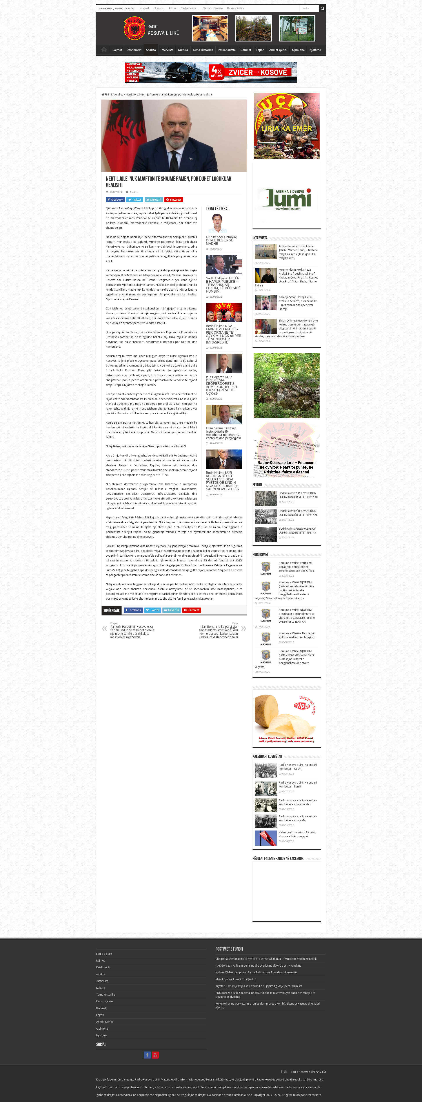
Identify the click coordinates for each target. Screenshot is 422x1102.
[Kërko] (322, 8)
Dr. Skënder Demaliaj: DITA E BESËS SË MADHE (221, 240)
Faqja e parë (104, 49)
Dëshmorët (134, 50)
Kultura (183, 50)
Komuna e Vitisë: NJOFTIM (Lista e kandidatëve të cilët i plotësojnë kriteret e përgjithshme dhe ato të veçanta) (284, 659)
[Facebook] (147, 1055)
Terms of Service (213, 8)
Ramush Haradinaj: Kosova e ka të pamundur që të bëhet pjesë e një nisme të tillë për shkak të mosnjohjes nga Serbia (132, 630)
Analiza (151, 50)
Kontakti (144, 8)
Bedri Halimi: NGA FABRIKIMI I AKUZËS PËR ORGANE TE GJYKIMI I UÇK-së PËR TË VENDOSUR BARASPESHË (223, 334)
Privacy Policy (235, 8)
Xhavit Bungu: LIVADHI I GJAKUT (236, 979)
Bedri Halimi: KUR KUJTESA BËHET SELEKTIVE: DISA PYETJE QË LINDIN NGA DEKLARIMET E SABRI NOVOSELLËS (222, 481)
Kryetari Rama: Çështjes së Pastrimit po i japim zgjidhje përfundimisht (259, 986)
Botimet (245, 50)
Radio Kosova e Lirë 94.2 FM (308, 1071)
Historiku (159, 8)
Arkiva (172, 8)
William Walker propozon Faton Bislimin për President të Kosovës (256, 972)
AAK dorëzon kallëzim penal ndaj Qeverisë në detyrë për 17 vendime (258, 965)
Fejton (260, 50)
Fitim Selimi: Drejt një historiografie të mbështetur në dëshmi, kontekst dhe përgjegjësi (223, 433)
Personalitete (227, 50)
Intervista (167, 50)
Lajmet (117, 50)
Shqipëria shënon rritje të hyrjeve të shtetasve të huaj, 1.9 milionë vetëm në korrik (266, 958)
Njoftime (315, 50)
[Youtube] (155, 1055)
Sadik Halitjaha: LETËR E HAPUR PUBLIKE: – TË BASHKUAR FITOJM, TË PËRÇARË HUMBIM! (223, 284)
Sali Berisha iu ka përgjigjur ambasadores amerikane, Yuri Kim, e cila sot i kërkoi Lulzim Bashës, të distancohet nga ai (218, 630)
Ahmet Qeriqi (278, 50)
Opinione (298, 50)
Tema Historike (203, 50)
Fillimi (108, 94)
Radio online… (190, 8)
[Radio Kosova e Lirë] (211, 28)
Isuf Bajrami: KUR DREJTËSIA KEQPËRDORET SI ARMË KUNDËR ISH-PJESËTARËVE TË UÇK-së (222, 385)
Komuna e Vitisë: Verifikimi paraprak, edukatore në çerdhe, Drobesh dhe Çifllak (296, 566)
